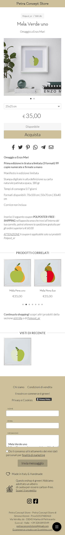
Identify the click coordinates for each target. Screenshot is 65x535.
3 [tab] (29, 304)
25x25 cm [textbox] (11, 106)
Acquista (33, 134)
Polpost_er (27, 16)
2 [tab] (34, 98)
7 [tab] (42, 304)
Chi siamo (18, 387)
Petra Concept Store (32, 4)
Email (10, 421)
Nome (10, 409)
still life (17, 318)
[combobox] (32, 106)
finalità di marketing (33, 455)
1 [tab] (31, 98)
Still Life (38, 16)
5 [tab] (36, 304)
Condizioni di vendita (39, 387)
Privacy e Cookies (22, 400)
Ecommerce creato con (32, 529)
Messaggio (13, 433)
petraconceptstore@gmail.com (32, 526)
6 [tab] (39, 304)
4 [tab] (32, 304)
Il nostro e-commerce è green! (32, 393)
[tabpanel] (32, 67)
